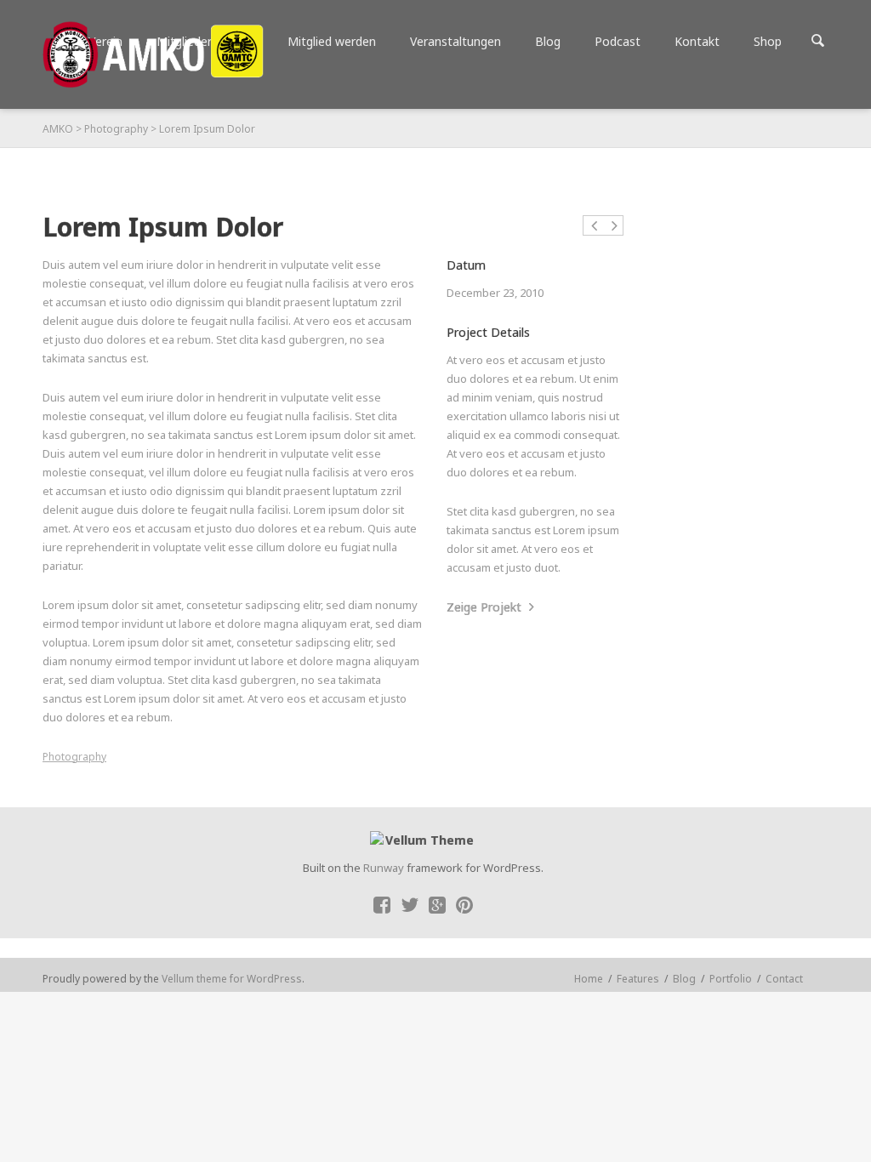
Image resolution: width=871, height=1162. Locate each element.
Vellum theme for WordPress (232, 978)
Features (638, 978)
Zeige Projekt (486, 607)
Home (588, 978)
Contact (784, 978)
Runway (383, 867)
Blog (684, 978)
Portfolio (730, 978)
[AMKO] (153, 54)
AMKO (58, 129)
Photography (116, 129)
